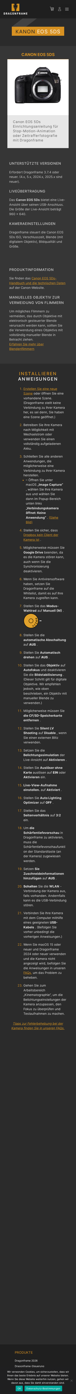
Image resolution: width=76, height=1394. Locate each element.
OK (19, 1388)
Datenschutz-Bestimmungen (43, 1388)
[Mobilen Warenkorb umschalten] (54, 9)
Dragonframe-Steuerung (29, 1366)
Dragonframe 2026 (26, 1360)
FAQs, (27, 973)
